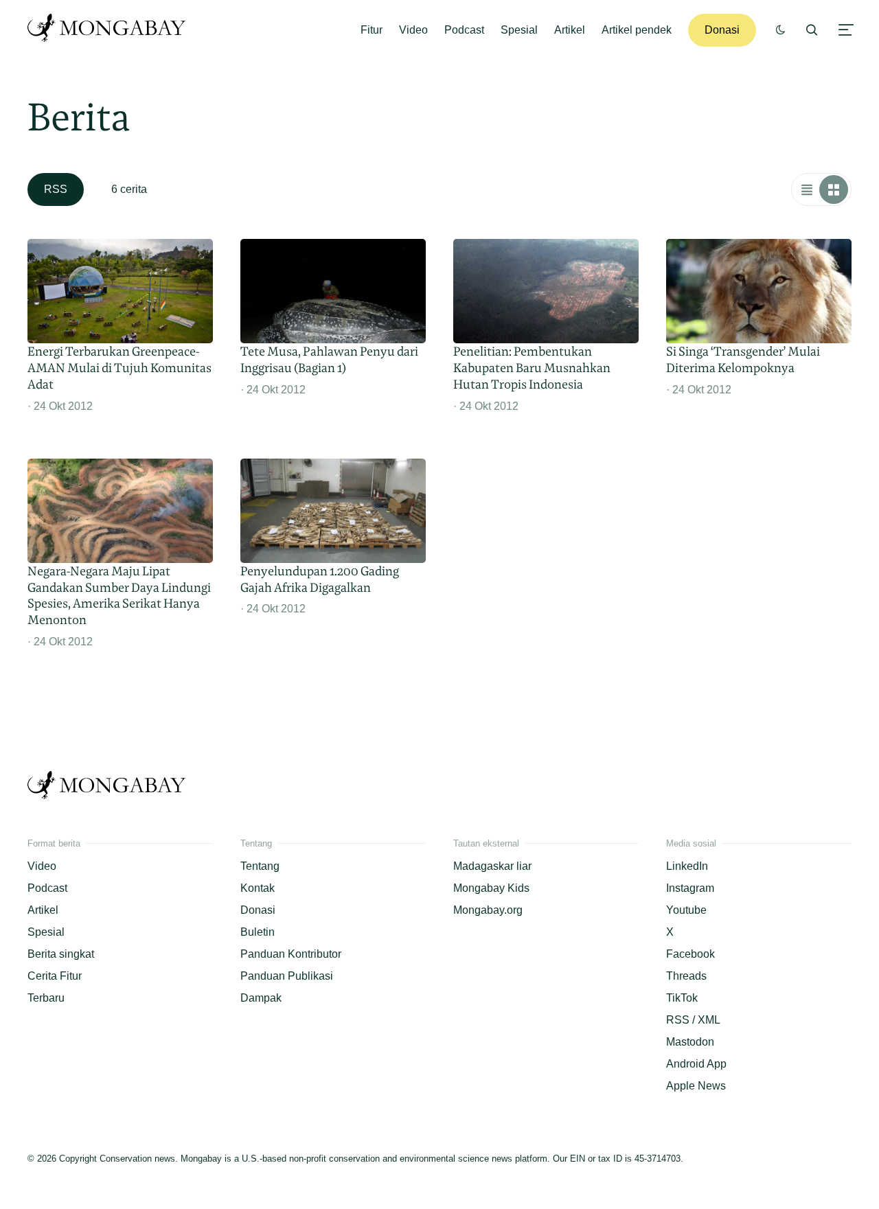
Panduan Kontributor (290, 954)
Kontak (257, 888)
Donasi (722, 30)
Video (413, 30)
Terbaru (46, 998)
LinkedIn (687, 866)
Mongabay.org (488, 910)
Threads (686, 976)
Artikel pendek (637, 30)
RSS (55, 189)
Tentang (259, 866)
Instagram (690, 888)
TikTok (682, 998)
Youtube (686, 910)
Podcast (464, 30)
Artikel (569, 30)
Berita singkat (60, 954)
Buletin (257, 932)
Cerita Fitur (54, 976)
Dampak (261, 998)
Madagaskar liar (492, 866)
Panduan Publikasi (286, 976)
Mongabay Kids (491, 888)
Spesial (519, 30)
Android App (696, 1064)
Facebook (690, 954)
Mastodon (690, 1042)
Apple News (696, 1086)
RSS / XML (693, 1020)
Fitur (372, 30)
